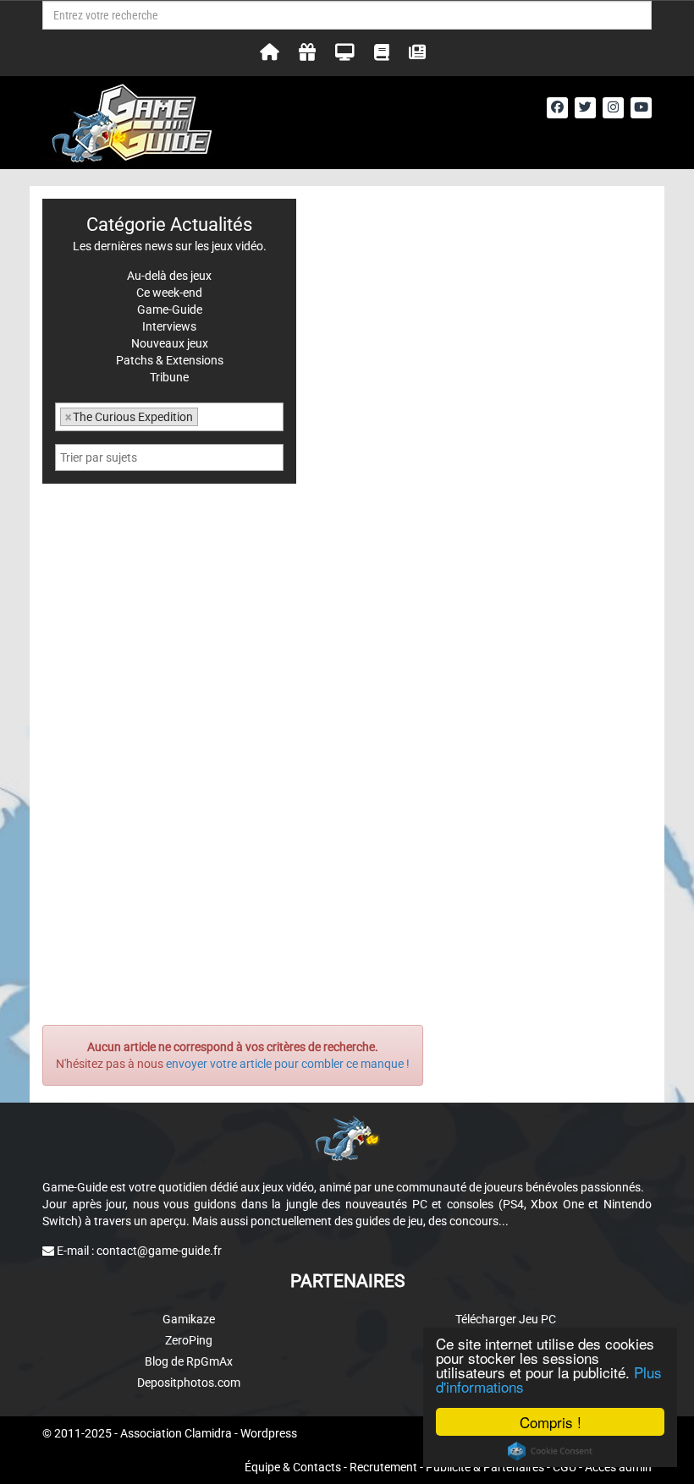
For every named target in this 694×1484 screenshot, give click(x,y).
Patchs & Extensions (169, 360)
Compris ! (550, 1421)
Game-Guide (169, 309)
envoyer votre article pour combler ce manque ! (288, 1064)
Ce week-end (169, 292)
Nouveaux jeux (169, 343)
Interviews (169, 326)
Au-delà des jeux (169, 275)
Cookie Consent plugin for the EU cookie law (550, 1451)
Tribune (169, 377)
